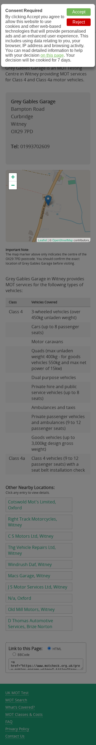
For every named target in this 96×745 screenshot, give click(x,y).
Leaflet (42, 240)
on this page (52, 55)
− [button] (13, 185)
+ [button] (13, 177)
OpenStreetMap (62, 240)
